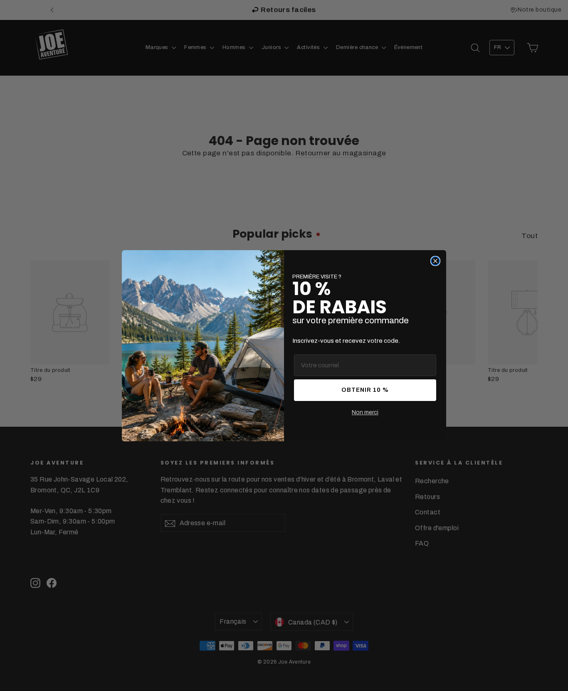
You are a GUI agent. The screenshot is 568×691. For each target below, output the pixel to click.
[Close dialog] (435, 261)
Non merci (365, 412)
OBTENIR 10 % (365, 390)
